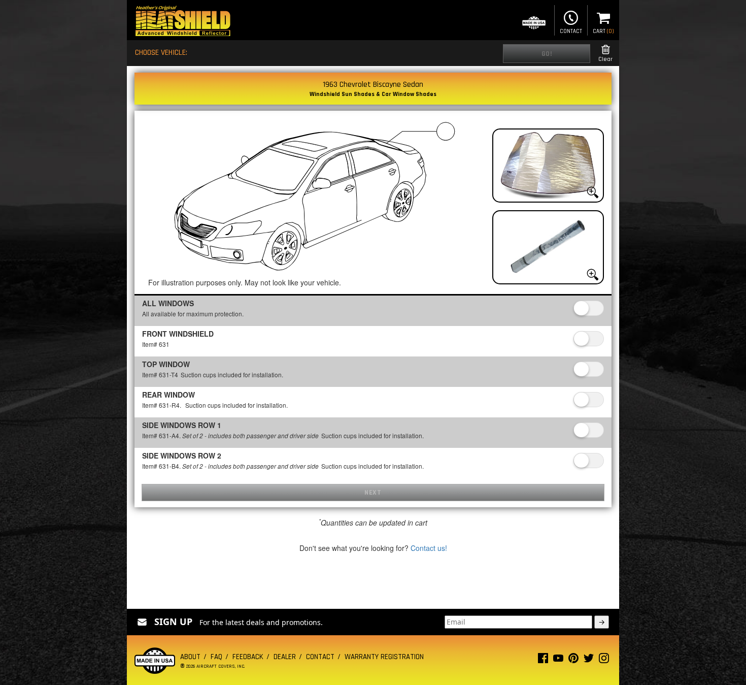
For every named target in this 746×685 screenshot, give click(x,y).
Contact (571, 31)
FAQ (216, 657)
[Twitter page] (589, 660)
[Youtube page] (558, 660)
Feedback (247, 657)
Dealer (285, 657)
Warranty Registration (384, 657)
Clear (605, 59)
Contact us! (429, 548)
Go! (546, 53)
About (190, 657)
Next (372, 492)
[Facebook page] (543, 660)
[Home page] (183, 22)
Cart (603, 31)
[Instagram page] (604, 660)
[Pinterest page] (573, 660)
